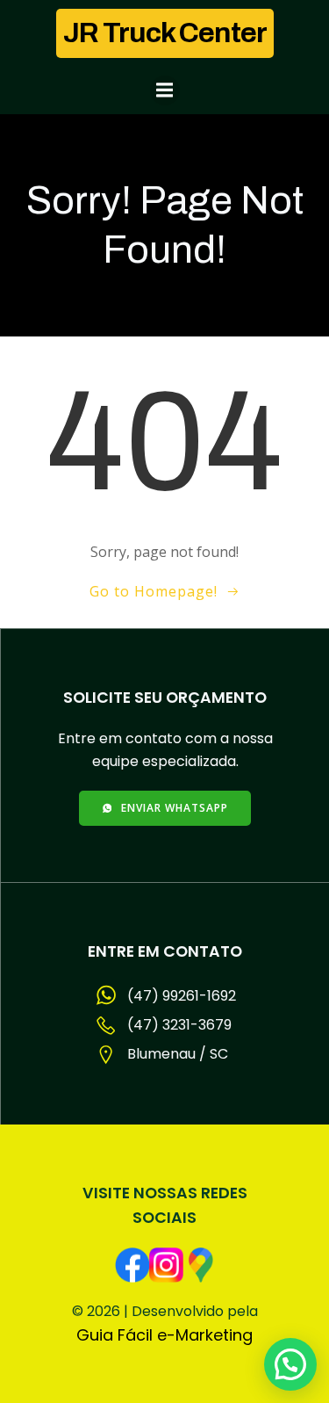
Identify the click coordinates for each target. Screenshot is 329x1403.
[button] (290, 1364)
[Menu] (165, 90)
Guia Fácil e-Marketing (164, 1335)
